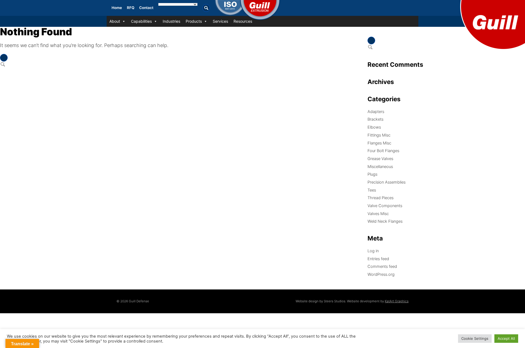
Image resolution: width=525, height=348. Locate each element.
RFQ (130, 7)
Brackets (375, 119)
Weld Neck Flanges (385, 221)
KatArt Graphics (397, 301)
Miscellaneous (380, 166)
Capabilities (141, 21)
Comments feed (382, 266)
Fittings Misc (379, 135)
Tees (372, 190)
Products (194, 21)
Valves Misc (378, 213)
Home (117, 7)
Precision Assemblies (387, 182)
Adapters (376, 111)
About (114, 21)
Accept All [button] (506, 338)
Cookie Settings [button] (474, 338)
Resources (243, 21)
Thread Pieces (380, 197)
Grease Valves (380, 158)
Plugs (372, 174)
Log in (373, 250)
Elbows (374, 127)
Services (220, 21)
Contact (146, 7)
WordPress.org (381, 274)
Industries (171, 21)
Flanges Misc (379, 143)
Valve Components (385, 205)
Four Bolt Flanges (383, 150)
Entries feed (378, 258)
